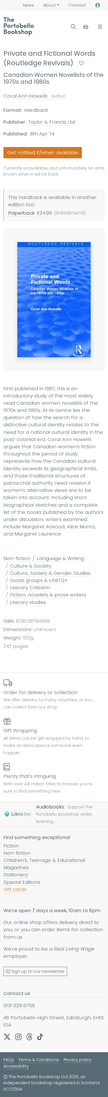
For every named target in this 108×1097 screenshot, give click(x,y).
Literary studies (28, 602)
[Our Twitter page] (7, 1036)
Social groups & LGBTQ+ (39, 580)
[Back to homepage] (18, 26)
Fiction (11, 845)
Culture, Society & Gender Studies (50, 573)
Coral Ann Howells (34, 95)
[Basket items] (86, 26)
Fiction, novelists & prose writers (48, 594)
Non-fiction (16, 558)
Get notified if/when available (42, 152)
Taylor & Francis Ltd (51, 121)
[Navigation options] (99, 26)
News (28, 5)
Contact (77, 5)
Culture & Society (30, 565)
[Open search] (73, 26)
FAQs (8, 1060)
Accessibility (16, 1066)
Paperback (21, 212)
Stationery (15, 874)
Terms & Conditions (38, 1060)
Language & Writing (60, 558)
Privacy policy (78, 1060)
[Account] (98, 5)
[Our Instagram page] (18, 1036)
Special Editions (21, 882)
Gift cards (14, 889)
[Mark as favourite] (81, 63)
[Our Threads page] (29, 1036)
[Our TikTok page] (40, 1036)
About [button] (49, 5)
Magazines (16, 867)
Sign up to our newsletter (38, 971)
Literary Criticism (30, 587)
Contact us (16, 993)
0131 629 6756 (19, 1005)
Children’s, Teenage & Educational (44, 860)
